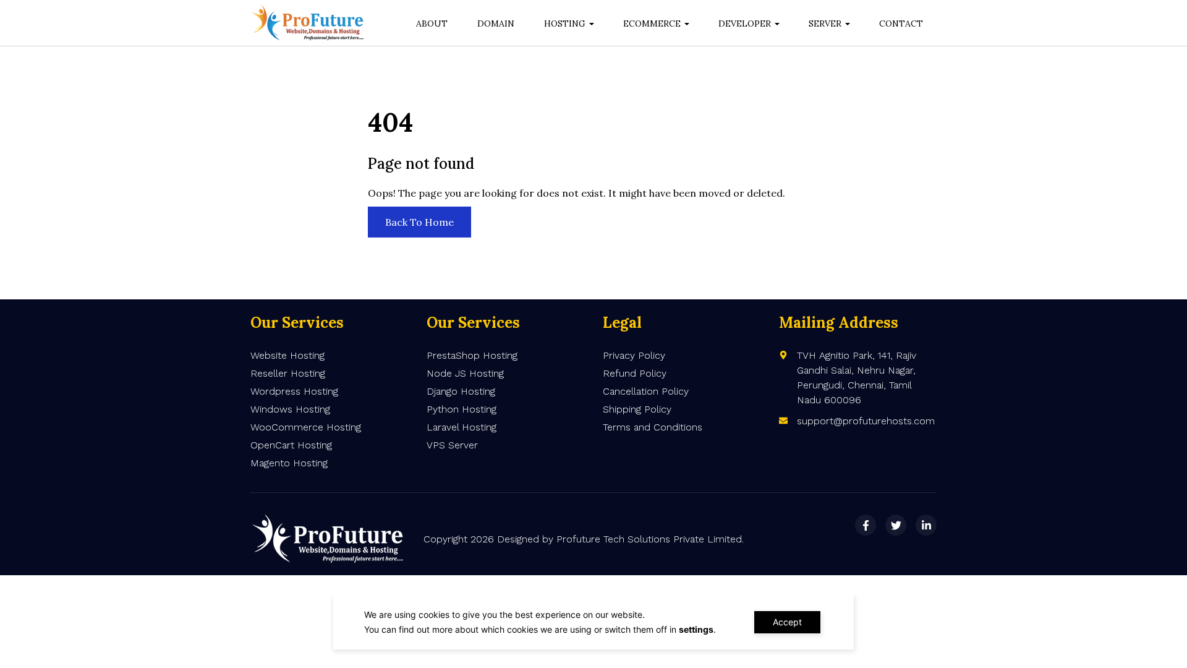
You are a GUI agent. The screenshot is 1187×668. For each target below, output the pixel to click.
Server (825, 23)
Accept (787, 622)
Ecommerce (652, 23)
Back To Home (419, 222)
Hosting (564, 23)
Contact (901, 23)
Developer (744, 23)
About (432, 23)
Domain (495, 23)
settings (696, 629)
